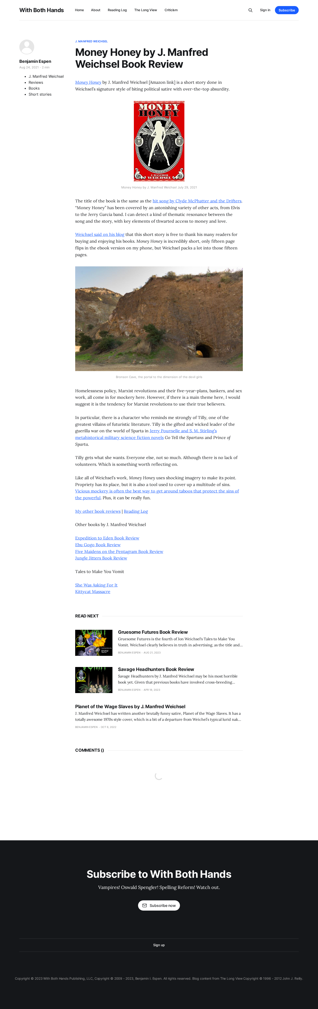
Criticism (171, 10)
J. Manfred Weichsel (91, 41)
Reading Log (117, 10)
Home (79, 10)
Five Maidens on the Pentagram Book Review (119, 551)
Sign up (159, 945)
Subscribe (287, 10)
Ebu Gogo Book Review (98, 544)
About (95, 10)
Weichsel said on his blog (99, 234)
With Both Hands (41, 10)
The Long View (145, 10)
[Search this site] (250, 10)
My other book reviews (98, 511)
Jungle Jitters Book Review (101, 558)
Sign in (265, 10)
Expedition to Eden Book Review (107, 538)
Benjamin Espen (35, 61)
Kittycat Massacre (92, 591)
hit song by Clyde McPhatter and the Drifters (197, 201)
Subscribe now (163, 905)
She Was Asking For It (96, 585)
